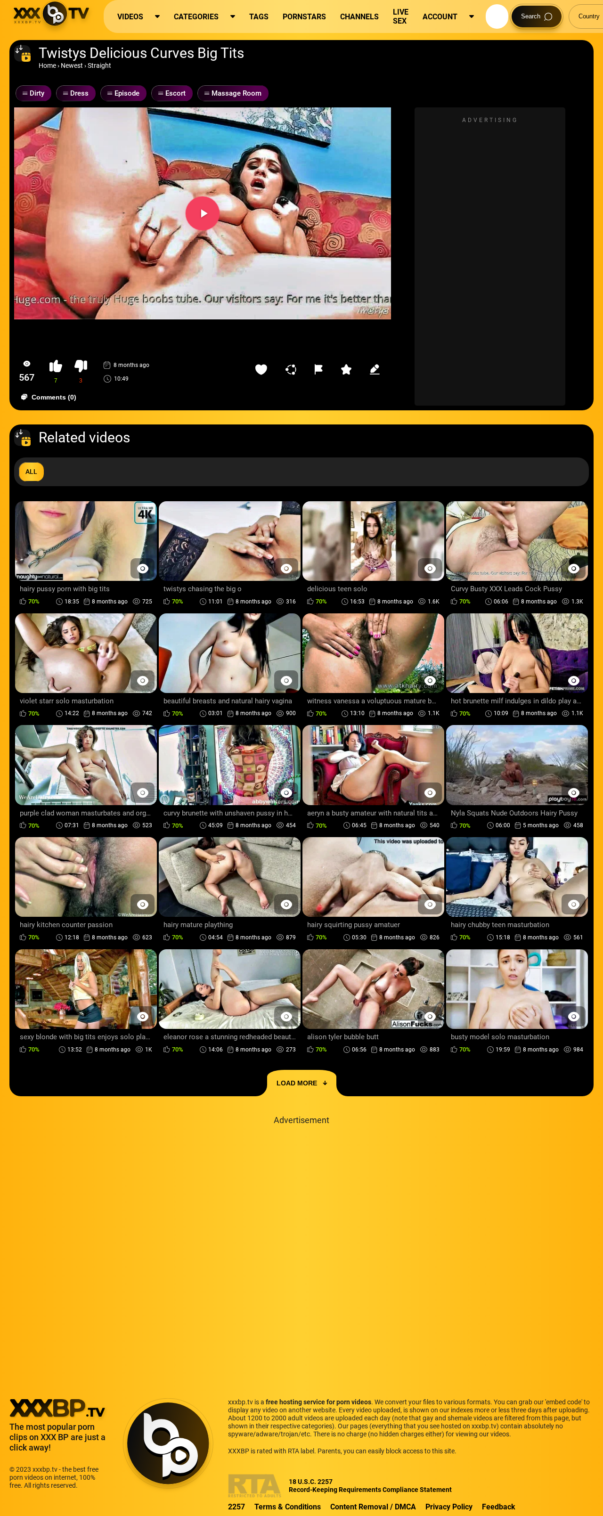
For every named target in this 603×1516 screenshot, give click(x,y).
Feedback (498, 1506)
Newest (72, 65)
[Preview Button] (142, 568)
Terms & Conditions (287, 1506)
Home (47, 65)
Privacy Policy (449, 1506)
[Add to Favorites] (263, 369)
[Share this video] (293, 369)
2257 (236, 1506)
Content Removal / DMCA (373, 1506)
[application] (202, 213)
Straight (99, 65)
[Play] (203, 213)
